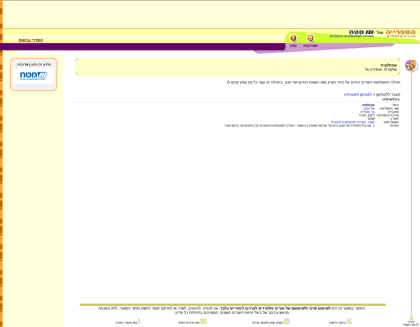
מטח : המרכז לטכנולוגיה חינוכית (353, 122)
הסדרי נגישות (31, 40)
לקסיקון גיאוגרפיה (358, 94)
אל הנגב (369, 108)
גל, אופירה (367, 112)
